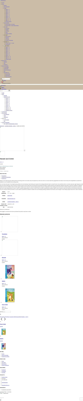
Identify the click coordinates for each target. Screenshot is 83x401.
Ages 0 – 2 (8, 9)
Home (3, 2)
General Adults (8, 21)
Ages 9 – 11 (8, 17)
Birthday (7, 31)
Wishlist (5, 62)
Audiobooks (6, 68)
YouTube (3, 372)
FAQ (4, 71)
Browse (5, 5)
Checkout (5, 64)
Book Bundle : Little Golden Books (12, 25)
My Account (4, 60)
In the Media (6, 67)
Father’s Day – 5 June (10, 43)
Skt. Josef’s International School (11, 124)
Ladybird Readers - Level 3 (23, 317)
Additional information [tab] (6, 177)
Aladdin (3, 281)
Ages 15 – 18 (8, 20)
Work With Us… (6, 72)
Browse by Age (7, 97)
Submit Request (14, 396)
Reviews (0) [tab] (4, 178)
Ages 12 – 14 (8, 19)
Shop (3, 4)
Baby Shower (8, 36)
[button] (6, 166)
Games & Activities (9, 40)
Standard (7, 28)
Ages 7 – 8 (8, 15)
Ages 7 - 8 (1, 162)
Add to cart (2, 168)
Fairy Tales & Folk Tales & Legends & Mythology (9, 317)
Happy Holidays (9, 33)
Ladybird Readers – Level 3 (13, 201)
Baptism (7, 37)
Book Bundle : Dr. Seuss (10, 24)
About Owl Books (5, 66)
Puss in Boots (5, 304)
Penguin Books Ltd (11, 198)
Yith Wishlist (6, 114)
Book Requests (7, 6)
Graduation (8, 44)
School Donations (7, 70)
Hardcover (9, 195)
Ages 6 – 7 (8, 13)
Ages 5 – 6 (8, 12)
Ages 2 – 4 (8, 11)
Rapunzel (4, 257)
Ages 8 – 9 (8, 16)
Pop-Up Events (8, 76)
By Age (5, 8)
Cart (4, 63)
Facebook (4, 370)
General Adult (8, 59)
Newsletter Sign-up (5, 385)
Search (1, 311)
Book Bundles (6, 23)
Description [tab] (4, 176)
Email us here (4, 377)
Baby (7, 32)
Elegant (7, 29)
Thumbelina (4, 234)
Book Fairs (8, 75)
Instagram (4, 371)
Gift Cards (6, 27)
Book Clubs (8, 74)
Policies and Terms (5, 356)
